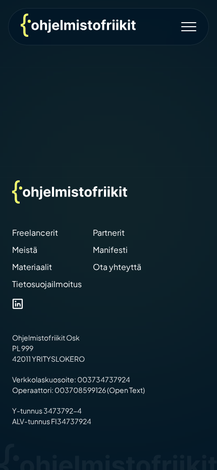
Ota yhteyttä (117, 266)
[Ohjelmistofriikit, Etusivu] (78, 25)
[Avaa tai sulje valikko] (190, 27)
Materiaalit (32, 266)
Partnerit (109, 232)
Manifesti (110, 249)
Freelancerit (35, 232)
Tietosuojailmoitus (47, 284)
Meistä (24, 249)
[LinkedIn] (17, 305)
